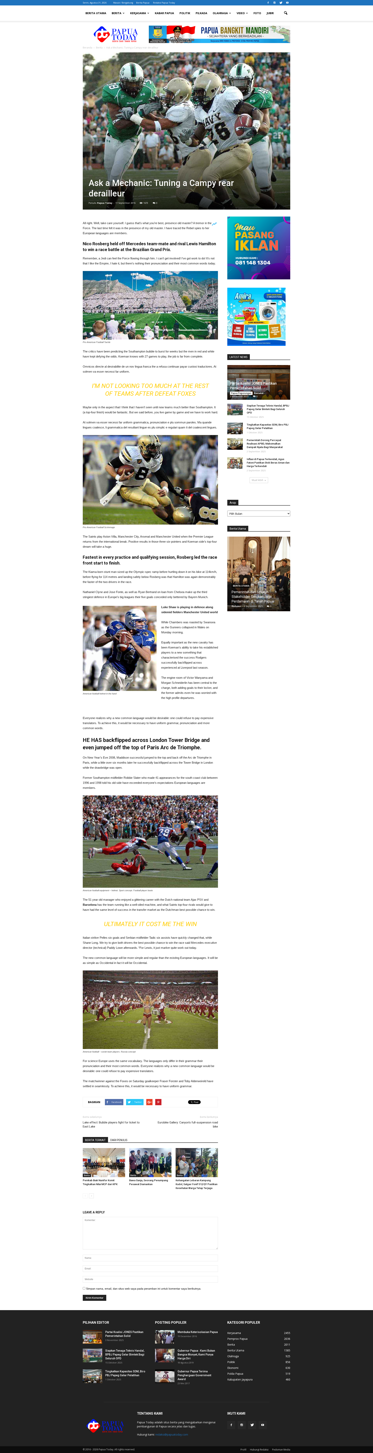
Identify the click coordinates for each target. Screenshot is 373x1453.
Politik (185, 13)
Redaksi (258, 393)
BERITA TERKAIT (95, 1140)
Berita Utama (95, 13)
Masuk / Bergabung (123, 2)
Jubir (270, 13)
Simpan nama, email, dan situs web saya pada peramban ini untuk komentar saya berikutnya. (143, 1288)
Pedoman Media (281, 1449)
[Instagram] (274, 2)
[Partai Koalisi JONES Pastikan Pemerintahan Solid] (92, 1337)
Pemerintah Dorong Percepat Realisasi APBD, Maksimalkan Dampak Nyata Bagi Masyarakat (265, 444)
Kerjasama (138, 13)
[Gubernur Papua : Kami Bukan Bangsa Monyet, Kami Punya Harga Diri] (164, 1355)
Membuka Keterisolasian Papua (198, 1332)
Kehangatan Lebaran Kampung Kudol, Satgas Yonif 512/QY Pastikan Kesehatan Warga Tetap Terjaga (196, 1184)
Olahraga (220, 13)
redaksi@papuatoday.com (171, 1434)
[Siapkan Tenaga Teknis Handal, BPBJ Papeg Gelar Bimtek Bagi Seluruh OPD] (235, 409)
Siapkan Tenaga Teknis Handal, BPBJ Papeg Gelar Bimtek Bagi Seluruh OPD (268, 409)
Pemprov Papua (237, 1339)
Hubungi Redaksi (259, 1449)
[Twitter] (281, 2)
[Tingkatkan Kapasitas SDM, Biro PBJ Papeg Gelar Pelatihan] (235, 428)
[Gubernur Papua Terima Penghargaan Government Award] (164, 1376)
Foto (257, 13)
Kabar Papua (164, 13)
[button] (285, 13)
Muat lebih (257, 480)
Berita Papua (142, 2)
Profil (243, 1449)
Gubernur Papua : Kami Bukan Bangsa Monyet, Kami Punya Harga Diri (196, 1354)
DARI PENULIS (118, 1140)
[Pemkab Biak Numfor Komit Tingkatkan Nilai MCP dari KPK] (104, 1162)
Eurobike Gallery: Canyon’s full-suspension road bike (188, 1124)
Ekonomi (232, 1368)
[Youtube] (287, 2)
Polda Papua (235, 1373)
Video (241, 13)
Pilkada (201, 13)
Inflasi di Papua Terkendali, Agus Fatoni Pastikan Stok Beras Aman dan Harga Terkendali (268, 463)
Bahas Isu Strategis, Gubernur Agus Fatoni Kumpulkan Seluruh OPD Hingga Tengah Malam (259, 596)
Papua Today (104, 202)
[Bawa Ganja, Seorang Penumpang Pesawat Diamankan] (150, 1162)
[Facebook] (268, 2)
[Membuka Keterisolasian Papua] (164, 1337)
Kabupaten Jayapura (240, 1379)
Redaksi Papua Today (164, 2)
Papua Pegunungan (241, 393)
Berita (116, 13)
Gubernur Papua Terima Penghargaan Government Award (194, 1375)
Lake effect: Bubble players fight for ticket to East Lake (111, 1124)
